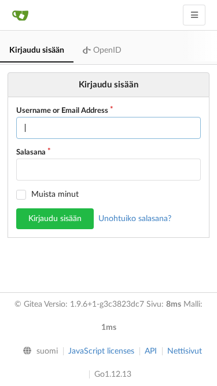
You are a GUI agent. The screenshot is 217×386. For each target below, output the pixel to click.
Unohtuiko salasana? (134, 219)
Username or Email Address (62, 111)
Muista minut (55, 194)
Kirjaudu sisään (36, 50)
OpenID (106, 50)
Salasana (31, 152)
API (151, 351)
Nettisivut (184, 351)
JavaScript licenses (101, 351)
